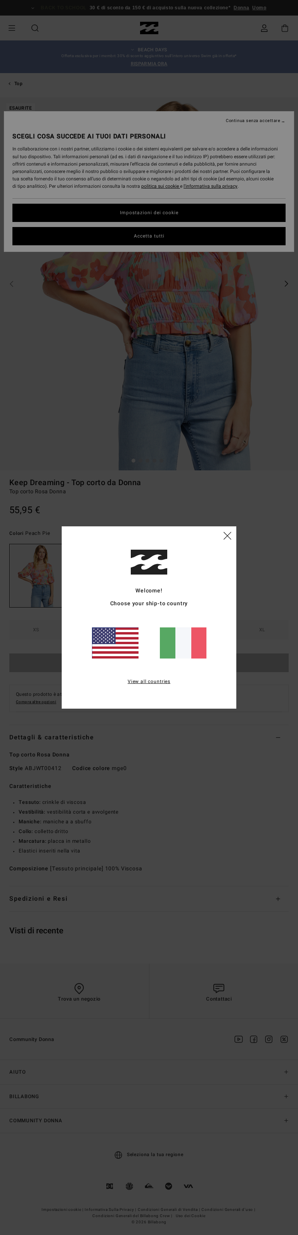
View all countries (149, 681)
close (227, 535)
